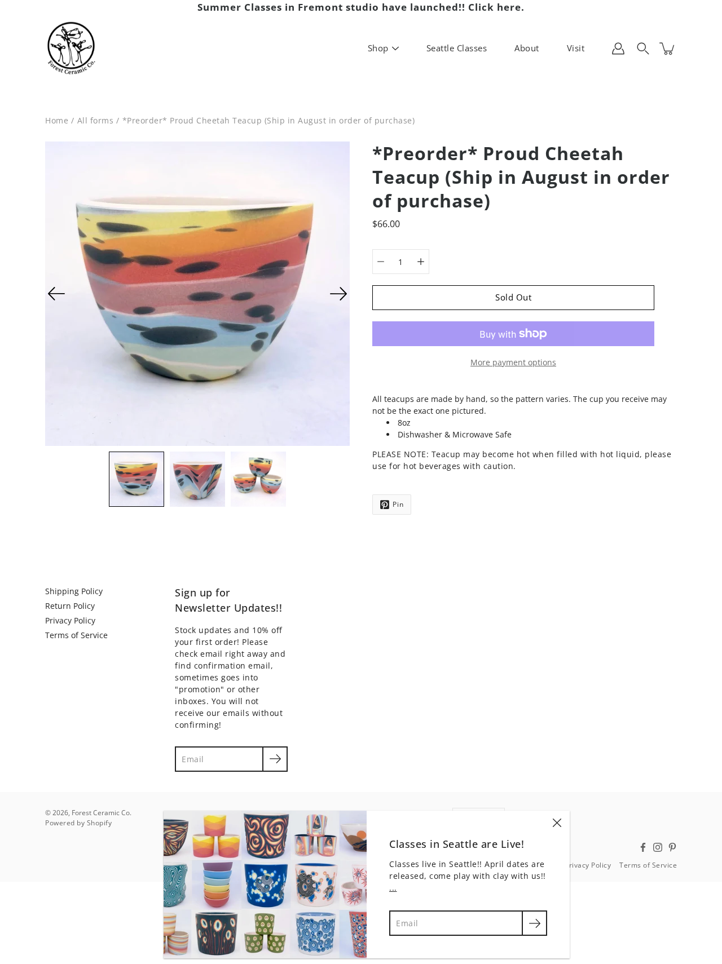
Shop (378, 48)
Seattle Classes (456, 48)
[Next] (338, 293)
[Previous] (56, 293)
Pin (398, 504)
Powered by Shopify (78, 823)
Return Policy (70, 605)
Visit (576, 48)
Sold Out (513, 297)
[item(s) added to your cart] (668, 48)
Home (56, 120)
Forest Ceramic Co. (101, 812)
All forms (95, 120)
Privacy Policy (70, 620)
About (526, 48)
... (393, 887)
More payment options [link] (513, 362)
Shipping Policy (74, 591)
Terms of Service (76, 635)
